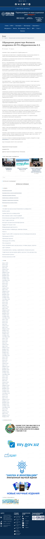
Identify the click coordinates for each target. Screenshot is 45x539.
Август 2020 (5, 376)
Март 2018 (5, 413)
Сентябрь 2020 (6, 374)
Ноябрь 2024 (5, 296)
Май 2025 (4, 286)
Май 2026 (4, 267)
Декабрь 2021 (5, 351)
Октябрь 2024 (5, 297)
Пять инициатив (22, 28)
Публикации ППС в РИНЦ (8, 240)
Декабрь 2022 (5, 332)
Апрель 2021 (5, 363)
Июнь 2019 (5, 396)
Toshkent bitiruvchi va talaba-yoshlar (11, 213)
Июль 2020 (5, 377)
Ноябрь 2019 (5, 390)
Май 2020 (4, 380)
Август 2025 (5, 282)
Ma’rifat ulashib (6, 211)
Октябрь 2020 (5, 372)
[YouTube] (23, 4)
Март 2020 (5, 383)
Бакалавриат (18, 25)
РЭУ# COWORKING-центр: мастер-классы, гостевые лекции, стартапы (19, 245)
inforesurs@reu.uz (5, 139)
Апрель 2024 (5, 307)
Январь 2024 (5, 311)
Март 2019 (5, 398)
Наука (28, 28)
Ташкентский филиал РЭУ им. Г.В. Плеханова (37, 513)
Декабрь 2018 (5, 402)
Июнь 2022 (5, 341)
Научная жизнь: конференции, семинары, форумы (14, 229)
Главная (7, 25)
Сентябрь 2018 (6, 407)
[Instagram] (21, 4)
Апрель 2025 (5, 288)
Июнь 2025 (5, 285)
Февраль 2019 (5, 399)
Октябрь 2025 (5, 278)
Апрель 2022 (5, 344)
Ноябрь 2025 (5, 277)
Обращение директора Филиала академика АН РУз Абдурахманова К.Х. (21, 38)
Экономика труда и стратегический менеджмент (12, 193)
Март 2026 (5, 271)
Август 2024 (5, 300)
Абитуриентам (7, 28)
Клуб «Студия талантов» (8, 220)
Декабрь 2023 (5, 313)
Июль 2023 (5, 321)
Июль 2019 (5, 394)
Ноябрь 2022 (5, 333)
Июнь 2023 (5, 322)
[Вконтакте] (18, 4)
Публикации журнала (7, 238)
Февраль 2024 (5, 310)
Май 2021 (4, 362)
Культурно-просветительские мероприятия (13, 222)
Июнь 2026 (5, 266)
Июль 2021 (5, 358)
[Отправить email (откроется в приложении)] (26, 4)
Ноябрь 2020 (5, 371)
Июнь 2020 (5, 379)
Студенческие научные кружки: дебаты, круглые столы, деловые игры (19, 252)
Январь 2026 (5, 274)
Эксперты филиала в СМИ (8, 256)
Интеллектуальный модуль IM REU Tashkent (13, 218)
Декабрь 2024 (5, 294)
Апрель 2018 (5, 412)
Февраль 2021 (5, 366)
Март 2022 (5, 346)
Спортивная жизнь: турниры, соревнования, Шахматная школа (18, 250)
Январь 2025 (5, 293)
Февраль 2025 (5, 291)
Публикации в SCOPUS (7, 236)
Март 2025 (5, 289)
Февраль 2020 (5, 385)
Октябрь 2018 (5, 405)
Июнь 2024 (5, 303)
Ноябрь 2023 (5, 314)
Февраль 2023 (5, 329)
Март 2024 (5, 308)
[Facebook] (15, 4)
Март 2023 (5, 327)
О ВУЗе (11, 25)
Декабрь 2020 (5, 369)
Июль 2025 (5, 283)
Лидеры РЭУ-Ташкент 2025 (9, 224)
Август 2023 (5, 319)
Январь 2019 (5, 401)
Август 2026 (5, 263)
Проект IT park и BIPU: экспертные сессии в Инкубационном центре (19, 234)
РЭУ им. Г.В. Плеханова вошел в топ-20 (22, 169)
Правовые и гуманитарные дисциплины (10, 200)
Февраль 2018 (5, 415)
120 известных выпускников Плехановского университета (16, 209)
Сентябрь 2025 (6, 280)
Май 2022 (4, 343)
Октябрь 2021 (5, 354)
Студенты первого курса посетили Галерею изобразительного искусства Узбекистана (36, 170)
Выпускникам (36, 25)
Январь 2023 (5, 330)
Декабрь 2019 (5, 388)
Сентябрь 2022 (6, 336)
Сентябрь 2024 (6, 299)
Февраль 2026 (5, 272)
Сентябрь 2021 (6, 355)
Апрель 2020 (5, 382)
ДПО (33, 28)
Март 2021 (5, 365)
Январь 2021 (5, 368)
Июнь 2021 (5, 360)
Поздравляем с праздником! (8, 169)
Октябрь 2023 (5, 316)
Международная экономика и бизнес (9, 202)
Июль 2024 (5, 302)
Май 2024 (4, 305)
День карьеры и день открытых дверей (12, 215)
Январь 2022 (5, 349)
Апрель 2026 (5, 269)
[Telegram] (29, 4)
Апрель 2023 (5, 325)
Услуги (38, 28)
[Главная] (2, 38)
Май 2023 (4, 324)
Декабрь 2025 (5, 275)
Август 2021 (5, 357)
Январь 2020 (5, 387)
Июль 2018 (5, 409)
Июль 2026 (5, 264)
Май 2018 (4, 410)
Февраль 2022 (5, 347)
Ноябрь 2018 (5, 404)
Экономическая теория (7, 190)
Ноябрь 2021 (5, 352)
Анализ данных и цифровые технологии (10, 197)
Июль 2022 (5, 340)
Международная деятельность (10, 227)
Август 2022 (5, 338)
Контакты (22, 30)
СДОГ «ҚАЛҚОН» (6, 247)
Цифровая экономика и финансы (9, 195)
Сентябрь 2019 (6, 393)
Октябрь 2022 (5, 335)
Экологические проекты (8, 254)
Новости (15, 28)
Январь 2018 (5, 416)
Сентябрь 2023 (6, 318)
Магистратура (27, 25)
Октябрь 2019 (5, 391)
